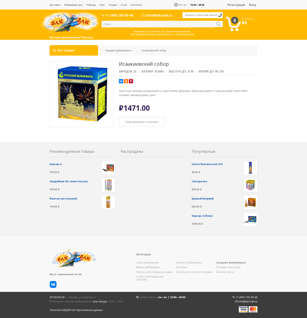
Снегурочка (199, 181)
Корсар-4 (55, 164)
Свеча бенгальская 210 (207, 164)
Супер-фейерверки (147, 262)
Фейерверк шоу (73, 4)
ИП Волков (57, 297)
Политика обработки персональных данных (76, 310)
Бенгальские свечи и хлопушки (194, 272)
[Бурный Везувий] (250, 202)
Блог (102, 4)
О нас (124, 4)
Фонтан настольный (63, 198)
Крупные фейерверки (189, 262)
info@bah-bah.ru (159, 15)
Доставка (55, 4)
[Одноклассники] (126, 81)
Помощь (91, 4)
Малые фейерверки (148, 267)
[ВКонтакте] (121, 81)
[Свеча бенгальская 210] (250, 167)
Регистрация (236, 5)
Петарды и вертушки (228, 267)
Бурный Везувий (203, 198)
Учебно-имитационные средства (150, 278)
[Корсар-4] (108, 167)
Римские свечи (225, 272)
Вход (252, 5)
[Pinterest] (131, 81)
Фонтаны (181, 267)
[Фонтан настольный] (108, 202)
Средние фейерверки (118, 50)
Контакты (136, 4)
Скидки (113, 4)
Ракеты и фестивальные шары (154, 272)
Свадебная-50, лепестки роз (69, 181)
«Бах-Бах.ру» (99, 301)
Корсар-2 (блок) (202, 215)
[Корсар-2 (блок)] (250, 219)
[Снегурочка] (250, 185)
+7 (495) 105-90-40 (118, 15)
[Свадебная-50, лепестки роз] (108, 185)
